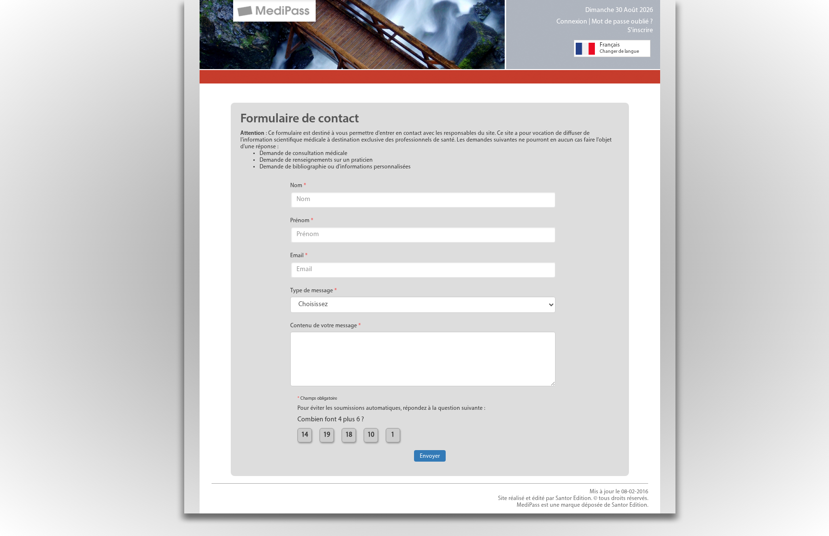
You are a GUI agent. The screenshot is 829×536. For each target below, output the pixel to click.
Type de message (313, 291)
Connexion (572, 21)
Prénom (301, 221)
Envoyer (430, 456)
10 (370, 435)
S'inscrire (640, 30)
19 (326, 435)
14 (304, 435)
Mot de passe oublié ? (622, 21)
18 (348, 435)
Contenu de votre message (325, 326)
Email (299, 256)
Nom (298, 186)
